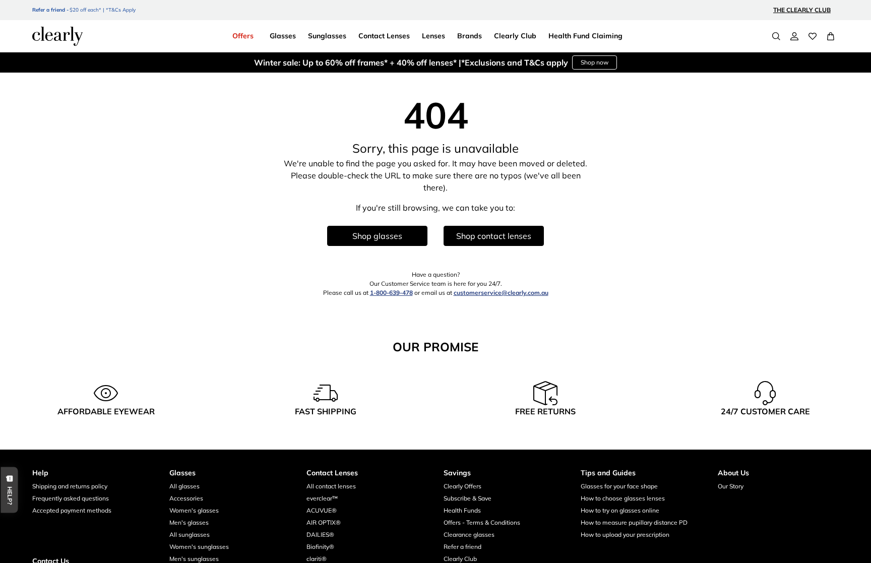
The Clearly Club (802, 10)
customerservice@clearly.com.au (501, 292)
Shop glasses (377, 236)
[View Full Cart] (831, 36)
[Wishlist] (812, 36)
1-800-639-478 (391, 292)
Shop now (594, 62)
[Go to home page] (57, 36)
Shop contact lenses (493, 236)
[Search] (776, 36)
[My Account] (794, 36)
